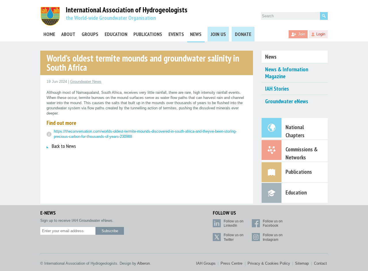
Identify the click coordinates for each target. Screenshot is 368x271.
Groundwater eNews (286, 101)
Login (320, 34)
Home (49, 34)
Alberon (143, 263)
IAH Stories (277, 88)
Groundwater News (85, 81)
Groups (90, 34)
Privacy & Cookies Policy (269, 263)
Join (301, 34)
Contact (320, 263)
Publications (147, 34)
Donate (243, 34)
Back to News (64, 146)
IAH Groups (206, 263)
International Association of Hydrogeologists (126, 10)
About (68, 34)
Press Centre (231, 263)
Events (176, 34)
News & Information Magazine (286, 73)
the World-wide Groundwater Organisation (111, 18)
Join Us (218, 34)
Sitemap (302, 263)
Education (116, 34)
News (196, 34)
